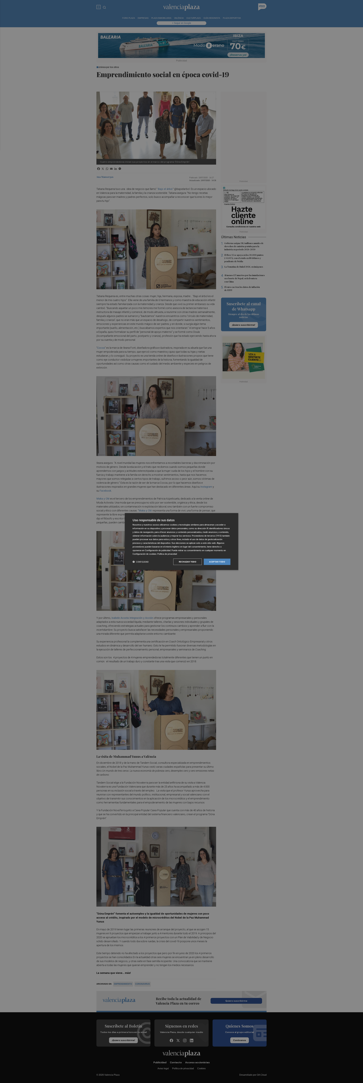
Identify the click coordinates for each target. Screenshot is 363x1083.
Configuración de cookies (144, 554)
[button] (141, 561)
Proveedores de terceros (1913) (207, 535)
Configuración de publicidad (158, 550)
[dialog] (181, 541)
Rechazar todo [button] (187, 561)
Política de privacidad (167, 554)
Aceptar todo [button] (217, 561)
